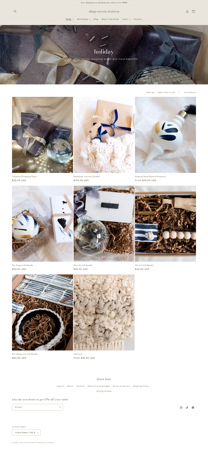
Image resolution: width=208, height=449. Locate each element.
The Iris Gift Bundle (144, 265)
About (70, 386)
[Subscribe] (60, 407)
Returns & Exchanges (99, 386)
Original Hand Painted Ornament (150, 176)
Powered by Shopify (45, 442)
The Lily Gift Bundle (83, 265)
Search (60, 386)
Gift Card (78, 354)
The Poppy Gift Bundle (22, 265)
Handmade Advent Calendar (87, 176)
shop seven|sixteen (27, 442)
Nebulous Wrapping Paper (24, 176)
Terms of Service (121, 386)
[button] (15, 11)
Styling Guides (104, 391)
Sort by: (151, 92)
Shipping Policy (141, 386)
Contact (80, 386)
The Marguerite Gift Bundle (25, 354)
